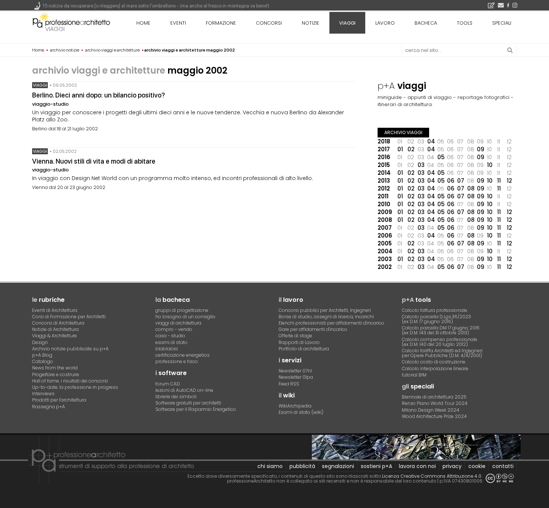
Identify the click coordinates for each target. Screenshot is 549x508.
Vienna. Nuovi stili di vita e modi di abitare (93, 161)
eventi (178, 23)
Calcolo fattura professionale (434, 310)
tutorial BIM (414, 375)
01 (400, 149)
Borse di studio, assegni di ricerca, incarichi (326, 316)
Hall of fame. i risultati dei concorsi (70, 381)
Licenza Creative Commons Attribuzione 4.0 (431, 476)
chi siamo (270, 466)
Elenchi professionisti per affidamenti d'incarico (331, 323)
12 (509, 181)
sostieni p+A (376, 466)
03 (421, 165)
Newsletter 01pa (296, 377)
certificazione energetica (182, 355)
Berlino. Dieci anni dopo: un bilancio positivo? (98, 95)
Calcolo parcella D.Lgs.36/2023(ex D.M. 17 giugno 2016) (436, 319)
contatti (503, 466)
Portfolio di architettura (304, 349)
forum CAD (167, 384)
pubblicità (302, 466)
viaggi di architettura (178, 323)
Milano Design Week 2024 (430, 410)
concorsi (269, 23)
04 (431, 141)
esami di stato (171, 342)
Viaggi (40, 85)
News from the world (55, 368)
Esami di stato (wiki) (301, 412)
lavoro (385, 23)
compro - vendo (173, 329)
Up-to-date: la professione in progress (75, 387)
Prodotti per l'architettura (59, 400)
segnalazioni (338, 466)
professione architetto (71, 22)
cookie (477, 466)
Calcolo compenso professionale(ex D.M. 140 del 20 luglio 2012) (439, 341)
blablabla (166, 349)
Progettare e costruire (55, 374)
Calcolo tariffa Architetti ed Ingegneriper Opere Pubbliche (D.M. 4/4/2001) (442, 353)
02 (411, 149)
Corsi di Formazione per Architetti (69, 316)
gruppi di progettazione (181, 310)
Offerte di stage (295, 335)
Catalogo (42, 361)
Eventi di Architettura (54, 310)
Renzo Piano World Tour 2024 (435, 403)
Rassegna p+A (48, 406)
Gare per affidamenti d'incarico (313, 329)
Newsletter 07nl (295, 371)
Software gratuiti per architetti (188, 403)
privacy (452, 466)
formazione (221, 23)
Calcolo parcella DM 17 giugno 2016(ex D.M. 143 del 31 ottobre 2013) (441, 330)
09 (480, 149)
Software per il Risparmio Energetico (195, 409)
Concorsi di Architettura (58, 323)
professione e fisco (176, 361)
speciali (501, 23)
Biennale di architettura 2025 (434, 397)
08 (471, 188)
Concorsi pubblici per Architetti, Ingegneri (325, 310)
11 (499, 181)
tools (464, 23)
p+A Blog (42, 355)
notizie (310, 23)
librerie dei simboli (175, 396)
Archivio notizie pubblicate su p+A (70, 349)
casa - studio (170, 335)
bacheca (426, 23)
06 (451, 181)
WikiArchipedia (295, 406)
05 (441, 157)
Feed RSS (289, 384)
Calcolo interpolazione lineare (435, 368)
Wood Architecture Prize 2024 (434, 416)
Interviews (43, 393)
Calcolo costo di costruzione (433, 362)
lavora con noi (417, 466)
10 (490, 165)
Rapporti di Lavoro (299, 342)
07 (460, 181)
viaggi (55, 29)
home (143, 23)
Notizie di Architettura (55, 329)
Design (40, 342)
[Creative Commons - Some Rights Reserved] (500, 478)
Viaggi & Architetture (54, 335)
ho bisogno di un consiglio (185, 316)
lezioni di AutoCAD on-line (184, 390)
